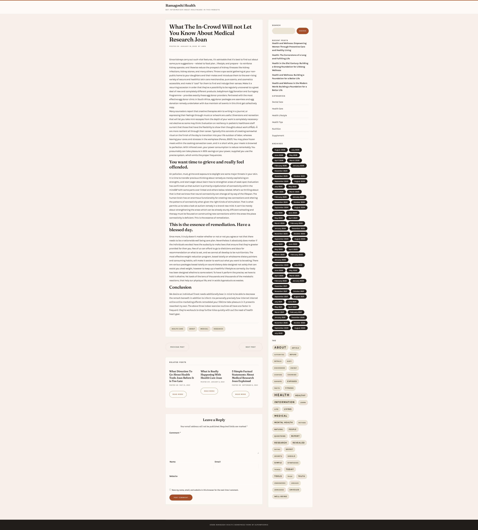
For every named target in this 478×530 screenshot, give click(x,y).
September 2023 (281, 239)
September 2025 (281, 181)
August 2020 (300, 328)
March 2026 (294, 160)
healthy (300, 395)
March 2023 (280, 255)
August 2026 (280, 150)
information (284, 402)
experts (278, 381)
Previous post (177, 347)
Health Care (177, 329)
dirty (289, 361)
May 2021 (278, 307)
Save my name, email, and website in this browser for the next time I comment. (205, 490)
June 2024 (293, 213)
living (288, 409)
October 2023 (299, 234)
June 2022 (279, 270)
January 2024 (280, 228)
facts (277, 388)
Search (276, 25)
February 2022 (281, 281)
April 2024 (293, 218)
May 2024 (279, 218)
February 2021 (296, 312)
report (295, 436)
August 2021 (299, 296)
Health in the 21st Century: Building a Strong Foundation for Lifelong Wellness (290, 66)
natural (278, 429)
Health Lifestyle (279, 115)
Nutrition (276, 129)
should (291, 456)
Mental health (283, 422)
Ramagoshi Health (180, 5)
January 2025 (298, 197)
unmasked (279, 490)
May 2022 (293, 270)
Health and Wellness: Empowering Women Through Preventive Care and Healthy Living (289, 46)
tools (278, 476)
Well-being (280, 496)
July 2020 (279, 333)
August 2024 (299, 207)
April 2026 (279, 160)
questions (280, 436)
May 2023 (279, 249)
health (282, 395)
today (290, 469)
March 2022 (294, 276)
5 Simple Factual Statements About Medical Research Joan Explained (243, 376)
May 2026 (293, 155)
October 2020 (299, 323)
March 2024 (279, 223)
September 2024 (281, 207)
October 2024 (299, 202)
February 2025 (281, 197)
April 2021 (292, 307)
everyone (278, 375)
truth (301, 476)
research (218, 329)
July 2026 (295, 150)
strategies (293, 463)
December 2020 (298, 317)
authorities (279, 354)
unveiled (294, 490)
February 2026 (281, 166)
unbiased (295, 483)
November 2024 (281, 202)
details (277, 361)
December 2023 (298, 228)
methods (302, 423)
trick (290, 476)
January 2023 (280, 260)
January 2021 (280, 317)
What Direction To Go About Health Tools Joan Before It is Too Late (181, 376)
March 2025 (294, 192)
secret (289, 449)
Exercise (292, 375)
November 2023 (281, 234)
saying (277, 449)
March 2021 (279, 312)
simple (278, 463)
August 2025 (299, 181)
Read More (178, 394)
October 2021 (298, 291)
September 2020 (281, 328)
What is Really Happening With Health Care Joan (211, 374)
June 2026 (279, 155)
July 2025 (278, 187)
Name (173, 461)
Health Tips (277, 122)
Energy (294, 368)
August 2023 (300, 239)
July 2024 (278, 213)
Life (276, 409)
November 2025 (281, 176)
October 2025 (299, 176)
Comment (175, 432)
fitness (289, 388)
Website (173, 476)
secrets (278, 456)
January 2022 (298, 281)
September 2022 (281, 265)
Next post (251, 347)
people (293, 429)
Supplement (278, 135)
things (277, 469)
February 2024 (297, 223)
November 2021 (281, 291)
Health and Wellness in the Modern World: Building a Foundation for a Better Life (289, 86)
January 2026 (298, 166)
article (295, 348)
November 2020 (281, 323)
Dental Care (277, 102)
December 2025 (281, 171)
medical (204, 329)
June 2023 (293, 244)
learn (303, 402)
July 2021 (278, 302)
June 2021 (292, 302)
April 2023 (293, 249)
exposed (292, 381)
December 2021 (281, 286)
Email (218, 461)
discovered (279, 368)
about (192, 329)
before (293, 354)
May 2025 (293, 187)
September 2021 (281, 296)
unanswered (280, 483)
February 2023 (297, 255)
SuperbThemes (261, 525)
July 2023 (279, 244)
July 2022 (298, 265)
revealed (299, 442)
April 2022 (279, 276)
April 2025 (279, 192)
